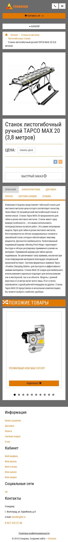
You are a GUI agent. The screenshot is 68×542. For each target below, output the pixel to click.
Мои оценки (11, 472)
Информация (16, 412)
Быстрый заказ (32, 176)
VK (6, 492)
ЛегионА (52, 538)
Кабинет (11, 448)
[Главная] (6, 35)
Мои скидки (11, 477)
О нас (7, 441)
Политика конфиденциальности (34, 533)
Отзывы (46, 196)
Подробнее (33, 383)
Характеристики (31, 189)
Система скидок (27, 196)
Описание (10, 189)
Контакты (13, 498)
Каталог (35, 26)
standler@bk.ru (18, 517)
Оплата (9, 196)
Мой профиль (11, 456)
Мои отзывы (11, 466)
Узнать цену (26, 150)
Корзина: (34, 15)
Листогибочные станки (19, 38)
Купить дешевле (13, 420)
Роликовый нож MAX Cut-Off (27, 368)
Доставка (51, 189)
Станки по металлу (30, 35)
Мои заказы (11, 461)
